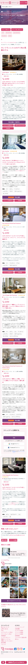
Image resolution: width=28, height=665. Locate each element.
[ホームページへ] (5, 3)
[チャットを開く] (18, 3)
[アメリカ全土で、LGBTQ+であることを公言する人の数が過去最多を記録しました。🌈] (5, 593)
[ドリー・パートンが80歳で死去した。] (23, 571)
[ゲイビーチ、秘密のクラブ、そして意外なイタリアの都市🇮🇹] (14, 571)
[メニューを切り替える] (1, 2)
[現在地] (3, 662)
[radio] (11, 72)
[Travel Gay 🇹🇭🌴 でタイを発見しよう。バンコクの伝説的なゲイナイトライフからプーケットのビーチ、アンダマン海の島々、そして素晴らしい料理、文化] (5, 582)
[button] (14, 451)
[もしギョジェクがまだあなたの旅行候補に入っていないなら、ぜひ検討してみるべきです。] (5, 571)
